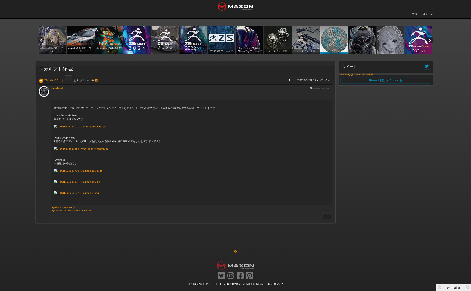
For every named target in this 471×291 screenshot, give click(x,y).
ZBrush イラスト (54, 80)
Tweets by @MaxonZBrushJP (355, 74)
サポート (217, 284)
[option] (52, 40)
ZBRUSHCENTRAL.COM (256, 284)
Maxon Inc (203, 284)
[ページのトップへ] (235, 251)
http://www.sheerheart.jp (63, 207)
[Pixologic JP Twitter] (221, 275)
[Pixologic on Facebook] (240, 275)
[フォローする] (427, 66)
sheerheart (57, 88)
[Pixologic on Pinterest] (249, 275)
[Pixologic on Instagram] (230, 275)
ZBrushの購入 (232, 284)
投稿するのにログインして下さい (313, 80)
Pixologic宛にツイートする (385, 80)
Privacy (277, 284)
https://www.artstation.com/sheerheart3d (71, 210)
